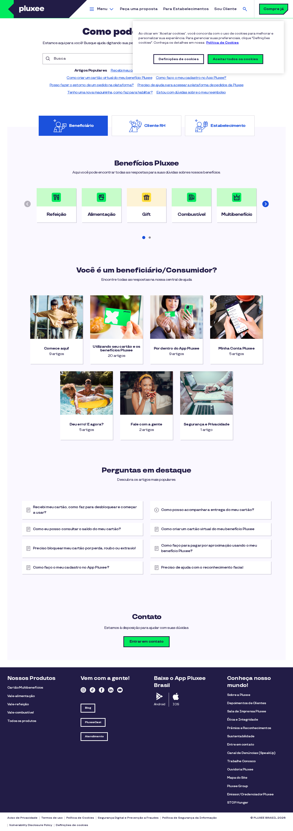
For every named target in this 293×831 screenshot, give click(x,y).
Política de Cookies (80, 818)
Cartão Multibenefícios (25, 687)
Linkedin (111, 690)
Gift (146, 214)
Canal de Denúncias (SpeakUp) (251, 753)
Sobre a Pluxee (238, 695)
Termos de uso (52, 818)
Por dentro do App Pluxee (176, 348)
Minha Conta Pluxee (236, 348)
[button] (265, 204)
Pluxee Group (237, 786)
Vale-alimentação (21, 696)
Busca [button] (244, 9)
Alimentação (101, 214)
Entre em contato (240, 744)
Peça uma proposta (139, 9)
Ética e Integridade (242, 719)
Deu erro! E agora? (87, 424)
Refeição (56, 214)
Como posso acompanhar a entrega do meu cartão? (207, 510)
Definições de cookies (72, 825)
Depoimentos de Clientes (246, 703)
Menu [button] (102, 9)
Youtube (120, 690)
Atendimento (94, 736)
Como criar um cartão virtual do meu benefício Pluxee (109, 78)
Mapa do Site (237, 778)
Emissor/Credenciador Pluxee (250, 794)
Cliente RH (154, 126)
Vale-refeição (18, 704)
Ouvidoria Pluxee (240, 769)
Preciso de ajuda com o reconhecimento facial (202, 567)
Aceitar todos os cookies (235, 59)
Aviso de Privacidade (22, 818)
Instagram (83, 690)
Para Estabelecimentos (186, 9)
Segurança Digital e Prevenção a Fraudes (128, 818)
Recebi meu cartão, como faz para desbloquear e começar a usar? (85, 510)
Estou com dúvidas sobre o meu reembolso (191, 92)
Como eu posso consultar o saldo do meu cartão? (77, 529)
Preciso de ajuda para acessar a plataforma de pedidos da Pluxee (190, 85)
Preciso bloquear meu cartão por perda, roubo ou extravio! (84, 548)
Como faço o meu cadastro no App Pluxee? (191, 78)
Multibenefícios (236, 214)
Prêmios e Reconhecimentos (249, 728)
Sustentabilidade (240, 736)
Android (159, 704)
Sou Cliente (225, 9)
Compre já (273, 9)
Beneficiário (81, 126)
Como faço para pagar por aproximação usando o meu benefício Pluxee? (209, 548)
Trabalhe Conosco (241, 761)
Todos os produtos (21, 721)
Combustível (191, 214)
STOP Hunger (237, 802)
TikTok (92, 690)
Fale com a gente (146, 424)
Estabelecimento (228, 126)
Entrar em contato (146, 641)
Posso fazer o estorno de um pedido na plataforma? (91, 85)
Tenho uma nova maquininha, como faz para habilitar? (110, 92)
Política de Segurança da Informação (189, 818)
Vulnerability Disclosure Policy (30, 825)
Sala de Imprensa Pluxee (246, 711)
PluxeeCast (93, 722)
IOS (176, 704)
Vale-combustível (20, 712)
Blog (88, 708)
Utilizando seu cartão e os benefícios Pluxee (116, 348)
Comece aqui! (56, 348)
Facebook (101, 690)
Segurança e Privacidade (206, 424)
